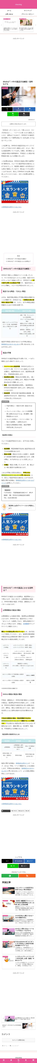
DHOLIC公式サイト (22, 763)
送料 (28, 810)
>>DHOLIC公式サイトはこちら (11, 207)
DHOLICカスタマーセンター (10, 344)
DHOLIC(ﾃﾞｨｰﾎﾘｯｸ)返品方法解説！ (17, 259)
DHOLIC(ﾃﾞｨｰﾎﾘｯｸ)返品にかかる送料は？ (19, 261)
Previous (1, 25)
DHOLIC (15, 810)
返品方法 (22, 810)
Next (36, 25)
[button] (24, 114)
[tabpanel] (10, 25)
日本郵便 (26, 624)
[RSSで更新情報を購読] (27, 875)
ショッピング (6, 810)
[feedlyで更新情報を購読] (9, 875)
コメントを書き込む (18, 1040)
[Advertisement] (18, 58)
